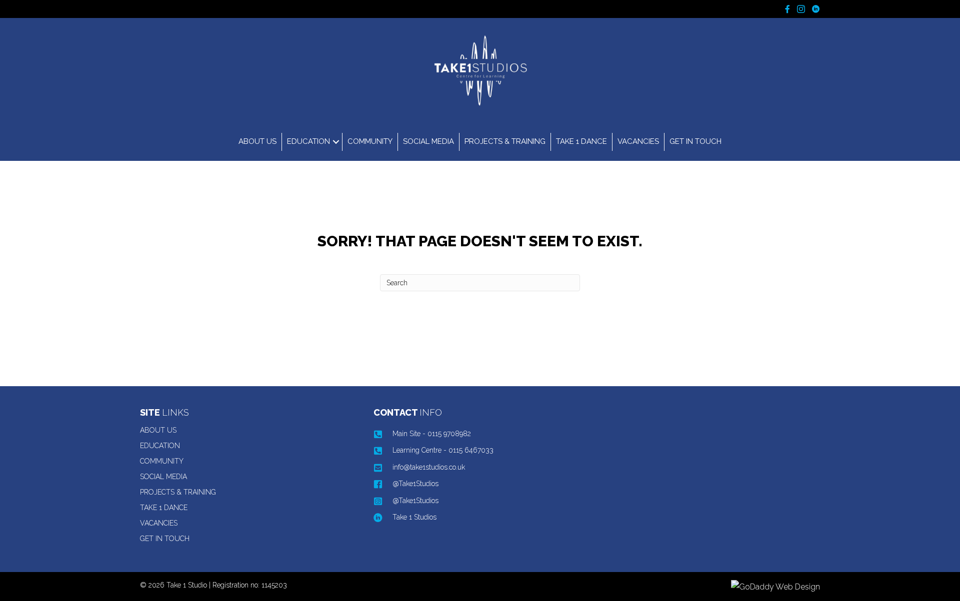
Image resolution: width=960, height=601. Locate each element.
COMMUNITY (370, 141)
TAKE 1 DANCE (581, 141)
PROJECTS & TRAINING (505, 141)
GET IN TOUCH (696, 141)
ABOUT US (257, 141)
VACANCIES (638, 141)
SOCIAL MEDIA (428, 141)
